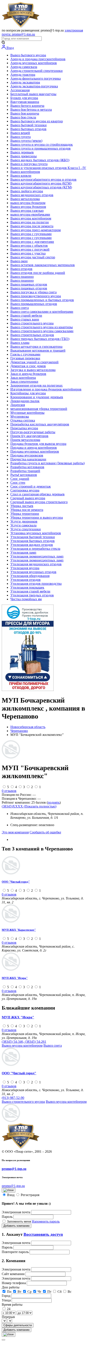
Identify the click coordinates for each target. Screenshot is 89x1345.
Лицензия (17, 405)
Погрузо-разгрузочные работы (32, 432)
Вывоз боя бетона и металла (31, 109)
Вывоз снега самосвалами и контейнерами (41, 311)
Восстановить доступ (43, 1234)
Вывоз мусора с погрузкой (29, 249)
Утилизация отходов (25, 580)
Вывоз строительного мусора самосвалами (41, 331)
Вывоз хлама (19, 343)
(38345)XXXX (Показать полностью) (29, 806)
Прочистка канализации (28, 459)
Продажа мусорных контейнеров (34, 451)
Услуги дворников (23, 521)
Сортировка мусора (24, 490)
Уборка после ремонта (26, 510)
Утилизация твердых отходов (32, 595)
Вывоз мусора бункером (28, 207)
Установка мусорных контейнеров (35, 533)
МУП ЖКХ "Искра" (15, 978)
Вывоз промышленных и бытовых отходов (42, 300)
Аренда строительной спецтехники (36, 71)
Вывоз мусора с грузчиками (31, 234)
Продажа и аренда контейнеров (33, 447)
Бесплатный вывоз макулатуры (33, 94)
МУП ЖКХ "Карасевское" (19, 929)
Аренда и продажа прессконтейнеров (37, 59)
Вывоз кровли (20, 175)
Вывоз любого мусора (26, 191)
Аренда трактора (22, 74)
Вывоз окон (19, 261)
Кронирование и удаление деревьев (36, 397)
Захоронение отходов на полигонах (36, 385)
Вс (70, 1291)
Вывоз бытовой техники (28, 125)
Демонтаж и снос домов (28, 366)
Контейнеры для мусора (28, 393)
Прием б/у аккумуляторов (29, 436)
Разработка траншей (25, 471)
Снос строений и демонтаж (30, 486)
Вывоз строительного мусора (32, 323)
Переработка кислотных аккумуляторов (39, 424)
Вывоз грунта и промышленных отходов (40, 148)
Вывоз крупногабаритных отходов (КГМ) (41, 187)
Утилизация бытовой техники (32, 537)
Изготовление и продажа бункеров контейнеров (45, 389)
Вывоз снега (19, 308)
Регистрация (30, 1195)
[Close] (3, 1339)
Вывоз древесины (23, 156)
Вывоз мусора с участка (28, 253)
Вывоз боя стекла (23, 117)
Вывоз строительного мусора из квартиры (41, 327)
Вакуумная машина (24, 102)
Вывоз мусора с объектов (29, 245)
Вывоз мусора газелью (27, 210)
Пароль (7, 1217)
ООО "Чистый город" (16, 881)
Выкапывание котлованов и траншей (37, 350)
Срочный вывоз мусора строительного (39, 502)
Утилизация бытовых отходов (32, 541)
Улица (7, 1300)
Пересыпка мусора (24, 428)
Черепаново (19, 731)
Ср (29, 1291)
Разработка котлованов (27, 467)
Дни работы (10, 1287)
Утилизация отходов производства (36, 583)
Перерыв (8, 1317)
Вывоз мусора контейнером (30, 218)
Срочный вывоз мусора (27, 498)
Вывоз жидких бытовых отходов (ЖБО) (39, 160)
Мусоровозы (19, 416)
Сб (59, 1291)
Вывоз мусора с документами (32, 241)
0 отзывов (9, 791)
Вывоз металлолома (25, 199)
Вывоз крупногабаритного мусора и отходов (43, 179)
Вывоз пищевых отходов (28, 284)
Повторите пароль (16, 1252)
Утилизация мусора (24, 568)
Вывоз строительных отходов (32, 335)
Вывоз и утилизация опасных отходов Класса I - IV (48, 168)
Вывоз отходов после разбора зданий (37, 273)
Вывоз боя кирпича (24, 113)
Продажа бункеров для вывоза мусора (38, 444)
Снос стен (17, 482)
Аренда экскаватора (25, 82)
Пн (9, 1291)
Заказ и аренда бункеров (28, 374)
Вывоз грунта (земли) (26, 140)
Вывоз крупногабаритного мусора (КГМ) (41, 183)
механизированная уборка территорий (38, 409)
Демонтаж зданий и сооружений (34, 362)
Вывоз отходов (21, 269)
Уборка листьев (21, 506)
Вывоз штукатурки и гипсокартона (36, 346)
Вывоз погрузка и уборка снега (33, 292)
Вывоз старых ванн (24, 319)
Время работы (12, 1304)
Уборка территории (24, 513)
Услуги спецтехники (25, 529)
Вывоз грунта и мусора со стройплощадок (41, 144)
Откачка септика (22, 420)
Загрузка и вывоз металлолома (33, 370)
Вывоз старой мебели (26, 315)
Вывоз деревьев (22, 152)
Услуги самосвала (23, 525)
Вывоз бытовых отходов (28, 129)
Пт (49, 1291)
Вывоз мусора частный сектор (32, 257)
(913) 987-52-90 (13, 1098)
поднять (54, 802)
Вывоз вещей (20, 133)
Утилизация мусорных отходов (33, 572)
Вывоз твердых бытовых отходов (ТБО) (39, 339)
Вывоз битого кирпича (27, 105)
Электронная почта (16, 1212)
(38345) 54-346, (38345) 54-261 (24, 1041)
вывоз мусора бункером (27, 203)
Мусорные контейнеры (27, 412)
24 (8, 1309)
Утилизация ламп (23, 552)
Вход (10, 48)
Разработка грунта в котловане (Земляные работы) (47, 463)
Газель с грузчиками (25, 354)
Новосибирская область (27, 727)
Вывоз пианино (22, 276)
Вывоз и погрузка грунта (29, 164)
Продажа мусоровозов (26, 455)
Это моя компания (15, 832)
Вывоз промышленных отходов (33, 304)
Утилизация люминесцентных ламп (37, 556)
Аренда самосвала (23, 67)
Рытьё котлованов (23, 475)
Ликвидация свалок (25, 401)
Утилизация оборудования (29, 576)
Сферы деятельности (17, 1325)
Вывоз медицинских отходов (31, 195)
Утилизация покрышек (27, 587)
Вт (19, 1291)
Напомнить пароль (46, 1221)
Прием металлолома (25, 440)
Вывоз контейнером (25, 172)
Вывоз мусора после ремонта (31, 226)
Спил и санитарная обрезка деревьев (37, 494)
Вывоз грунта (20, 137)
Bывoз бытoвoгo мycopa (28, 55)
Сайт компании (13, 1274)
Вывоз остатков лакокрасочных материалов (42, 265)
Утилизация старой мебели (30, 591)
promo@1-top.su (14, 1169)
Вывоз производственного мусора (35, 296)
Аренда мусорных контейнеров (33, 63)
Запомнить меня (19, 1221)
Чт (39, 1291)
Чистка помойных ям (26, 599)
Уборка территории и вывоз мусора (36, 517)
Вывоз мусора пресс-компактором (35, 230)
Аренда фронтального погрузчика (35, 78)
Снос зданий (19, 478)
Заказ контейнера (23, 377)
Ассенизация (20, 90)
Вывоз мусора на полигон (29, 222)
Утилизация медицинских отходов (36, 564)
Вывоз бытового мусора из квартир (36, 121)
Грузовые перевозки (25, 358)
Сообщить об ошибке (45, 832)
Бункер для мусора (24, 98)
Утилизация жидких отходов (31, 545)
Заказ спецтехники (24, 381)
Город (6, 1296)
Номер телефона (14, 1283)
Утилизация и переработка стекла (35, 548)
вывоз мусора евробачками (30, 214)
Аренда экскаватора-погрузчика (34, 86)
